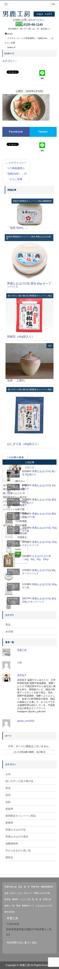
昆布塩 (7, 899)
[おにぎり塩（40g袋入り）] (29, 414)
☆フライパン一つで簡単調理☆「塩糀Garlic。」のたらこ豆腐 (16, 170)
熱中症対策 (9, 912)
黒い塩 (35, 899)
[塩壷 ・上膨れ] (29, 360)
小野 (19, 662)
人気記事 (29, 462)
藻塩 (18, 905)
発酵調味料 (47, 201)
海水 (20, 887)
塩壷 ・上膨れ (16, 380)
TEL (53, 4)
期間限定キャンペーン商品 (30, 201)
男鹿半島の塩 (10, 887)
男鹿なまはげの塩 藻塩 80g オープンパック (29, 285)
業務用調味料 (47, 887)
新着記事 (29, 467)
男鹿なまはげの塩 (13, 487)
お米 (17, 556)
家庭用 (16, 201)
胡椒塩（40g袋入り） (20, 336)
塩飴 (8, 802)
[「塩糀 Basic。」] (29, 212)
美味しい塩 (9, 905)
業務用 (9, 822)
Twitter (43, 131)
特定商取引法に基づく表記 (22, 942)
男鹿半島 (35, 887)
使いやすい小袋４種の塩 (18, 296)
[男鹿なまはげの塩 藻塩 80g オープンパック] (29, 258)
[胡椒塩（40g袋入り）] (29, 314)
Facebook (16, 131)
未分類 (9, 631)
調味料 (15, 899)
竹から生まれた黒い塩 (13, 474)
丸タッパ (28, 893)
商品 (8, 624)
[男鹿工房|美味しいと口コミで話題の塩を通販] (29, 13)
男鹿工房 (22, 650)
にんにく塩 (25, 899)
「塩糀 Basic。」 (18, 227)
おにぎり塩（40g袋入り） (23, 444)
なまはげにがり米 (44, 905)
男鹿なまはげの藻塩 (13, 502)
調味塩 (9, 857)
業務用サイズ (28, 905)
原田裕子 (22, 675)
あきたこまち (16, 893)
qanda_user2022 (25, 720)
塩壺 (50, 346)
